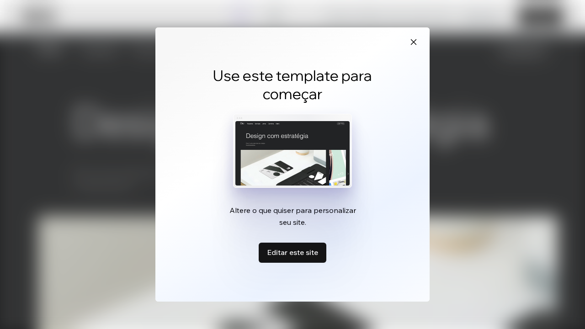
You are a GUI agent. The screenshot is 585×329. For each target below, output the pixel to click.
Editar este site (292, 252)
